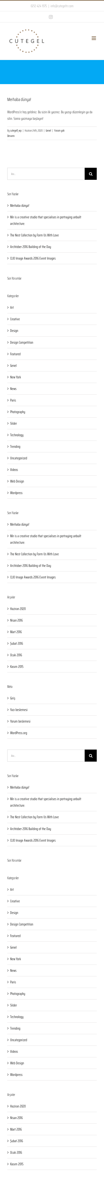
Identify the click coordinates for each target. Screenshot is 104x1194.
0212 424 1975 (39, 6)
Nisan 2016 (16, 620)
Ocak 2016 (16, 655)
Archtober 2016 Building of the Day (30, 247)
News (13, 389)
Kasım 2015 (16, 667)
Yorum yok (59, 130)
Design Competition (21, 342)
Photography (17, 412)
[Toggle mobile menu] (94, 38)
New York (15, 377)
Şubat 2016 (16, 643)
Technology (16, 435)
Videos (14, 470)
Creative (15, 319)
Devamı (11, 135)
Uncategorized (18, 458)
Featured (15, 354)
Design (14, 331)
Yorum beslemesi (20, 721)
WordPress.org (18, 733)
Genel (48, 130)
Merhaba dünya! (19, 99)
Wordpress (16, 493)
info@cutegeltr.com (62, 6)
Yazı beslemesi (19, 710)
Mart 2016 (16, 632)
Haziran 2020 (18, 609)
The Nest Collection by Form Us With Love (34, 235)
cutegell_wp (16, 130)
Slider (13, 423)
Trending (15, 446)
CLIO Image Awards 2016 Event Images (33, 258)
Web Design (17, 481)
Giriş (12, 698)
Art (12, 307)
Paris (13, 400)
